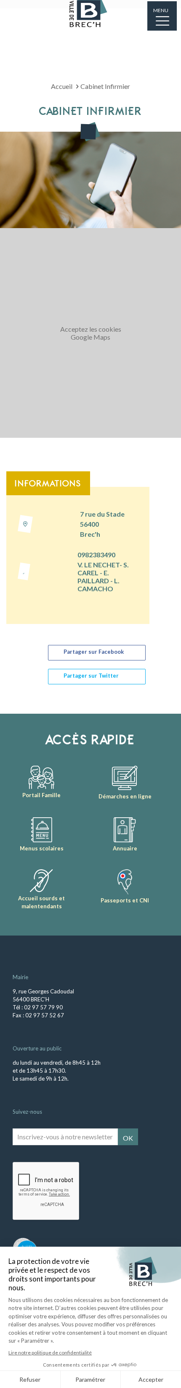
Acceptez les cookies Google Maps (90, 333)
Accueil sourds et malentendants (41, 902)
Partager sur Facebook (94, 651)
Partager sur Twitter (91, 675)
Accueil (61, 86)
